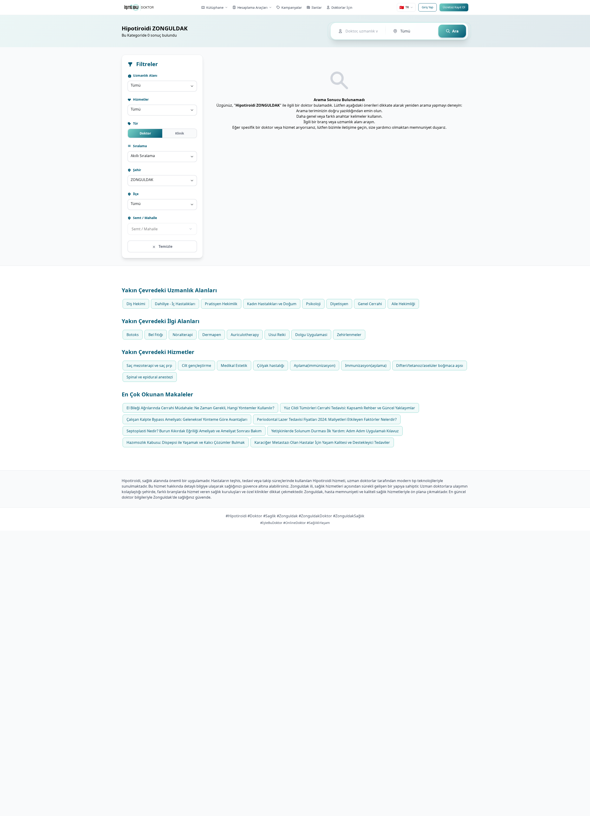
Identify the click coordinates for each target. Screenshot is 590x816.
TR (404, 7)
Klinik (179, 133)
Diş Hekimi (136, 303)
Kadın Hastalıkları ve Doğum (271, 303)
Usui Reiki (277, 334)
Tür (135, 123)
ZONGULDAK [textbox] (142, 179)
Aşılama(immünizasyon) (314, 365)
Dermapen (211, 334)
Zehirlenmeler (349, 334)
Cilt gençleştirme (196, 365)
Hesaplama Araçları (252, 7)
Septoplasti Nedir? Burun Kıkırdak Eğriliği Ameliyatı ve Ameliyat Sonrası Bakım (194, 430)
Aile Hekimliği (403, 303)
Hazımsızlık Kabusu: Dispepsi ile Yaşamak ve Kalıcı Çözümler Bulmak (186, 442)
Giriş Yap (427, 7)
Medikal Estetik (234, 365)
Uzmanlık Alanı (144, 75)
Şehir (136, 170)
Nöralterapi (183, 334)
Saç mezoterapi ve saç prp (149, 365)
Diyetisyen (339, 303)
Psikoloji (313, 303)
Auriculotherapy (245, 334)
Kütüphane (215, 7)
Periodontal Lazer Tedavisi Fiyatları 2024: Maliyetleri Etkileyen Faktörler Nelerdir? (327, 419)
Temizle (165, 246)
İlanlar (317, 7)
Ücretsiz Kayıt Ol (454, 7)
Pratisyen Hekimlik (221, 303)
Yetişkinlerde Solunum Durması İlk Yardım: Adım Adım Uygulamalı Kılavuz (335, 430)
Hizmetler (140, 99)
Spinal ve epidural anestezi (150, 377)
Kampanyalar (291, 7)
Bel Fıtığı (155, 334)
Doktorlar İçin (341, 7)
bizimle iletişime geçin (347, 127)
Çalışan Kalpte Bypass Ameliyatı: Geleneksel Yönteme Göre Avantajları (187, 419)
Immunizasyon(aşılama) (365, 365)
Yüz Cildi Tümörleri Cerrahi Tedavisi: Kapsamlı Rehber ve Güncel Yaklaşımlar (349, 407)
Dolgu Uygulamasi (311, 334)
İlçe (135, 194)
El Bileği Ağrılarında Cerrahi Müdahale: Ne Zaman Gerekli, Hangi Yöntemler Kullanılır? (200, 407)
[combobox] (162, 86)
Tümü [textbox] (136, 85)
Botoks (133, 334)
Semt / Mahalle (144, 218)
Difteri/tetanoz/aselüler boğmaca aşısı (429, 365)
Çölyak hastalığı (270, 365)
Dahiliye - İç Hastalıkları (175, 303)
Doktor (145, 133)
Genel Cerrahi (370, 303)
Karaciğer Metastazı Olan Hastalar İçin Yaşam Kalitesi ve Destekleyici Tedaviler (322, 442)
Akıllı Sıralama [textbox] (143, 155)
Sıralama (139, 146)
